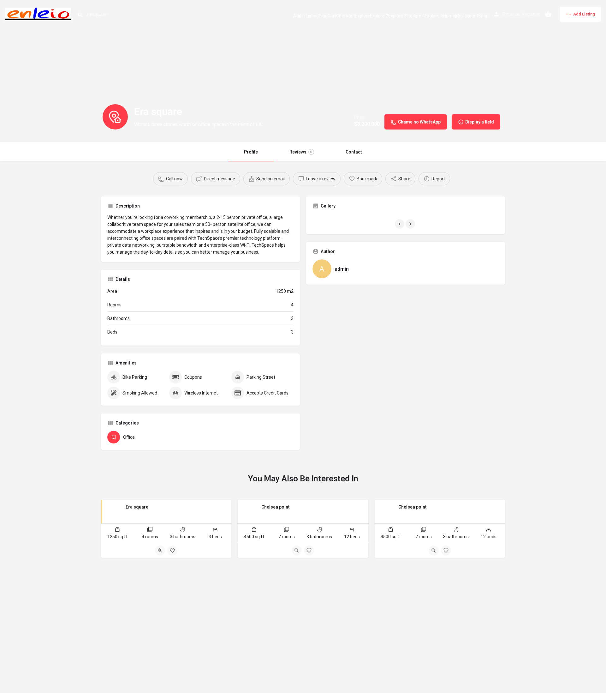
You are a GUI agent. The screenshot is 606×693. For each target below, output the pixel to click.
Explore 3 (397, 15)
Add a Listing (306, 15)
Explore (362, 15)
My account (466, 15)
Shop (483, 15)
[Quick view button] (160, 550)
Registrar (531, 14)
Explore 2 (379, 15)
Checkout (345, 15)
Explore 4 (416, 15)
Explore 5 (434, 15)
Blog (323, 15)
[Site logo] (39, 13)
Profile (251, 151)
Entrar (508, 14)
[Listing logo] (115, 117)
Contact (354, 151)
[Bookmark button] (172, 550)
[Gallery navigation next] (411, 224)
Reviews (300, 151)
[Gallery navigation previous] (400, 224)
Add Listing (584, 14)
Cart (332, 15)
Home (449, 15)
